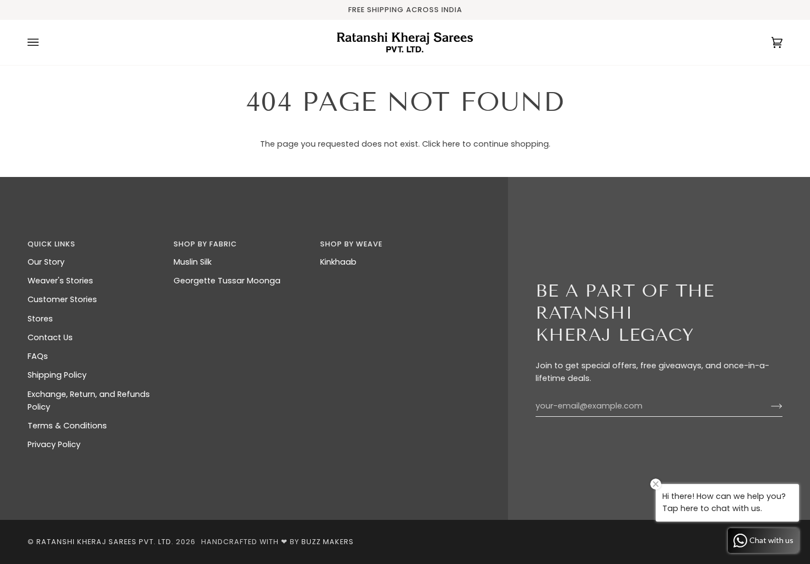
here (451, 143)
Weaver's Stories (60, 280)
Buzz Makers (327, 541)
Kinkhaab (338, 261)
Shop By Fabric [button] (205, 244)
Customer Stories (62, 299)
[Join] (767, 406)
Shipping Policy (57, 374)
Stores (40, 318)
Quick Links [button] (51, 244)
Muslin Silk (193, 261)
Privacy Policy (54, 444)
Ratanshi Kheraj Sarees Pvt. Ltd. (105, 541)
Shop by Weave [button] (351, 244)
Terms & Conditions (67, 425)
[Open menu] (44, 42)
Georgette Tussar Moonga (227, 280)
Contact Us (50, 337)
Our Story (46, 261)
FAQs (38, 356)
